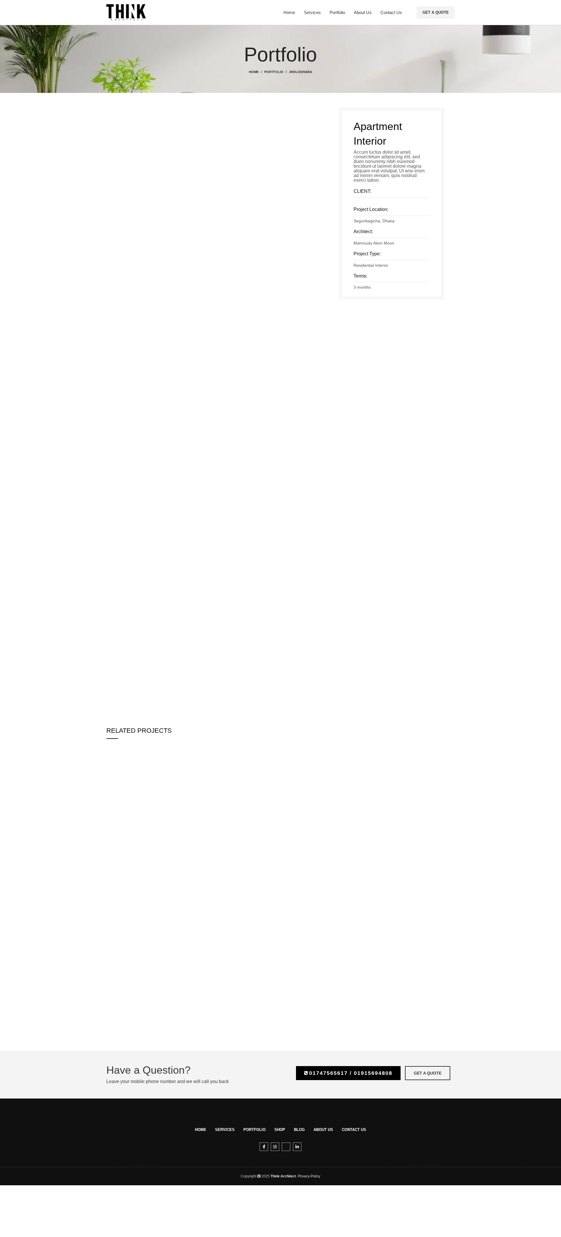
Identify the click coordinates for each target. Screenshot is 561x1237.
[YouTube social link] (286, 1146)
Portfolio (273, 72)
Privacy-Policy (309, 1176)
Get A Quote (436, 12)
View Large (217, 748)
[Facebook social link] (263, 1146)
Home (254, 72)
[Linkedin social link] (297, 1146)
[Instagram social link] (275, 1146)
